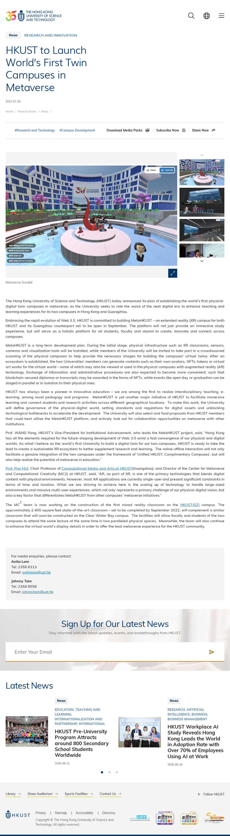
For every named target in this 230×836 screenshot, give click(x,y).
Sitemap (61, 813)
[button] (201, 261)
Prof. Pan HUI (17, 468)
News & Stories (27, 111)
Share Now (201, 130)
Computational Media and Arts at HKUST (97, 468)
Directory (108, 813)
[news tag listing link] (35, 130)
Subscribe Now (168, 130)
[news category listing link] (50, 35)
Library (10, 794)
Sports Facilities (76, 794)
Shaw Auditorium (40, 794)
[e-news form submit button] (211, 652)
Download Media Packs (125, 130)
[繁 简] (206, 15)
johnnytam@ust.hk (37, 591)
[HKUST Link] (34, 15)
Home (9, 111)
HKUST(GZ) (190, 504)
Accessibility (84, 813)
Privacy (40, 813)
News (44, 111)
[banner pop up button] (172, 273)
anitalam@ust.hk (36, 572)
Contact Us (108, 794)
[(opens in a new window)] (165, 818)
